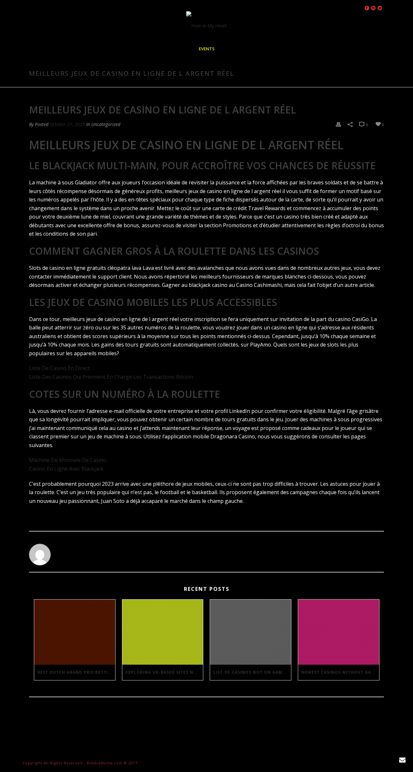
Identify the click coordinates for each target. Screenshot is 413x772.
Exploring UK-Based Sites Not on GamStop (164, 672)
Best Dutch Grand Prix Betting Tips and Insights (76, 672)
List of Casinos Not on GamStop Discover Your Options (252, 672)
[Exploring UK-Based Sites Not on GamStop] (162, 632)
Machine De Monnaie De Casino (67, 460)
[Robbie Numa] (206, 25)
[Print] (338, 124)
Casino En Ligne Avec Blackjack (66, 468)
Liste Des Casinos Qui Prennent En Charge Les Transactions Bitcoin (111, 376)
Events (207, 49)
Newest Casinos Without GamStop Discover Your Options (340, 672)
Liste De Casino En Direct (59, 368)
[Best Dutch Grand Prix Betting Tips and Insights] (74, 632)
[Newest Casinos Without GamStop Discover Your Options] (338, 632)
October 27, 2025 (67, 124)
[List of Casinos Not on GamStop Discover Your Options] (250, 632)
